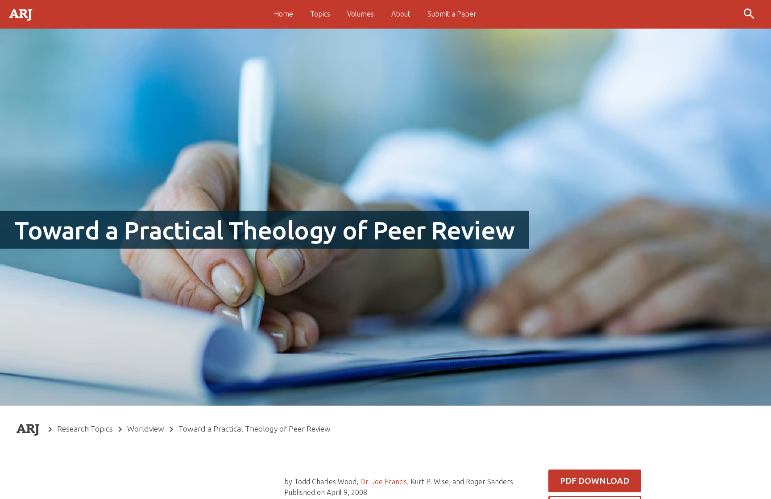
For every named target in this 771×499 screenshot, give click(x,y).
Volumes (360, 14)
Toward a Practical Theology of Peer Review (254, 428)
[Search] (750, 14)
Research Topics (85, 428)
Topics (320, 14)
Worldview (145, 428)
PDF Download (594, 481)
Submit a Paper (452, 14)
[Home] (21, 14)
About (400, 14)
